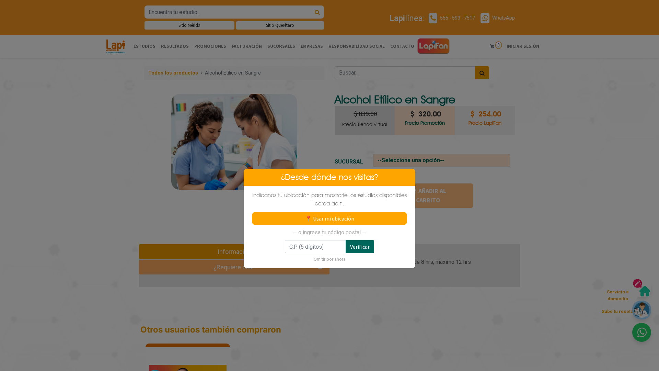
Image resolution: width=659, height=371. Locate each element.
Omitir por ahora (330, 259)
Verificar (360, 246)
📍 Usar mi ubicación (329, 218)
